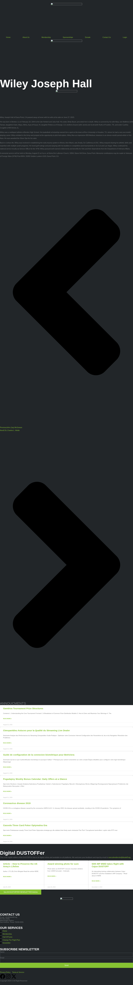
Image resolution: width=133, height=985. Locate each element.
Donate (87, 37)
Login (125, 37)
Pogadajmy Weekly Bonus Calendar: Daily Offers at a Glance (35, 779)
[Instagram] (8, 976)
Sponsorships (68, 37)
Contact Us (107, 37)
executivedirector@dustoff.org (119, 857)
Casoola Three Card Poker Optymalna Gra (25, 825)
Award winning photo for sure (63, 864)
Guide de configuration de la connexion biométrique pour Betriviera (38, 755)
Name (2, 952)
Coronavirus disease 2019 (17, 803)
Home (8, 37)
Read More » (7, 718)
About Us (26, 37)
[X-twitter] (13, 976)
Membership (46, 37)
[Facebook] (2, 976)
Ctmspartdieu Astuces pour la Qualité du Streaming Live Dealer (36, 730)
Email (2, 958)
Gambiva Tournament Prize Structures (23, 708)
